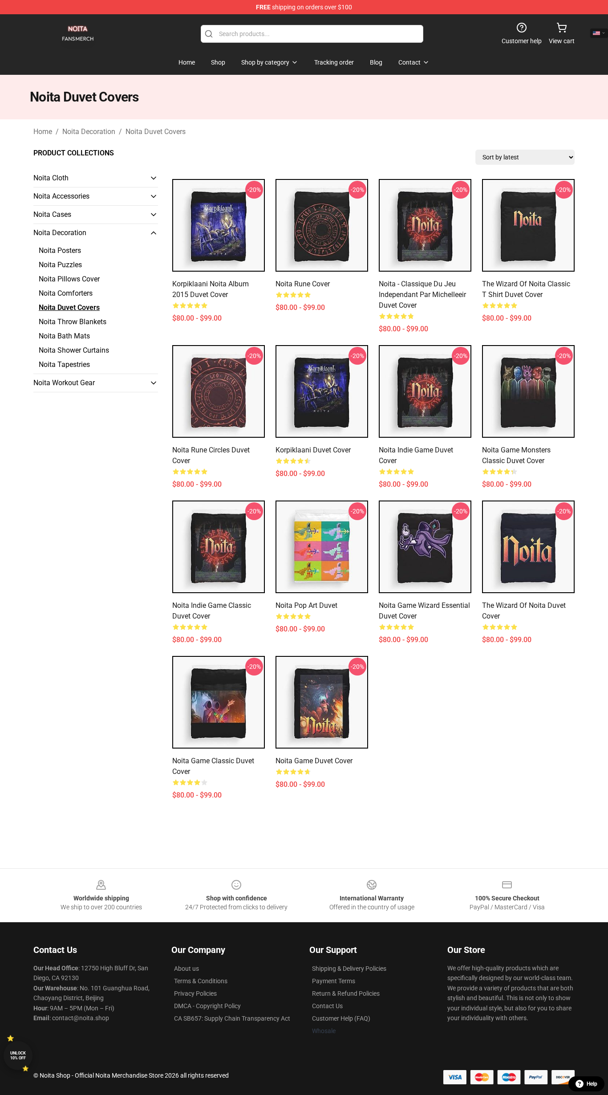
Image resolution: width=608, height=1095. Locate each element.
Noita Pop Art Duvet (306, 605)
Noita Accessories (61, 196)
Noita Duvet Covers (156, 131)
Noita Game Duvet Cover (314, 761)
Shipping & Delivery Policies (349, 968)
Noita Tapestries (64, 364)
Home (42, 131)
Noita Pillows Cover (69, 279)
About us (186, 968)
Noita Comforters (66, 293)
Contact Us (327, 1006)
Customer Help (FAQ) (341, 1018)
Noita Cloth (51, 178)
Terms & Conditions (200, 981)
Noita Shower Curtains (74, 350)
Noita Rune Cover (303, 284)
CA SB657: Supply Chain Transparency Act (232, 1018)
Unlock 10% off (18, 1055)
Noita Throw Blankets (72, 322)
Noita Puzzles (60, 265)
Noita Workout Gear (64, 383)
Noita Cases (52, 214)
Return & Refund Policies (346, 993)
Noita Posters (60, 250)
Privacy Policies (195, 993)
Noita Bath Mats (64, 336)
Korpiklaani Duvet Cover (313, 450)
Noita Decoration (88, 131)
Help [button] (592, 1084)
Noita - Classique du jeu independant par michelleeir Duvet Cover (422, 294)
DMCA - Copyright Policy (207, 1006)
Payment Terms (333, 981)
